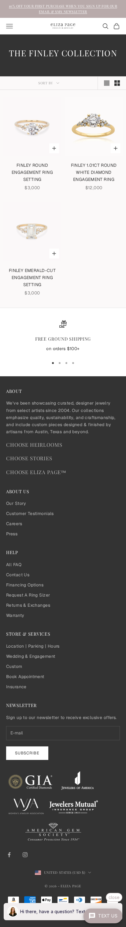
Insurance (16, 686)
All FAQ (13, 564)
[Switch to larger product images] (106, 83)
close (114, 897)
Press (11, 534)
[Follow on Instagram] (25, 855)
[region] (63, 336)
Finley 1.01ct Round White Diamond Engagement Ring (94, 172)
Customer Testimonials (30, 513)
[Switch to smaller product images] (117, 83)
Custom (14, 666)
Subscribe (27, 753)
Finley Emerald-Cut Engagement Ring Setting (32, 277)
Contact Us (17, 574)
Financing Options (24, 585)
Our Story (16, 503)
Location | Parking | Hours (33, 646)
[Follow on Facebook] (9, 855)
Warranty (15, 615)
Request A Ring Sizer (28, 595)
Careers (14, 523)
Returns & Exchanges (28, 605)
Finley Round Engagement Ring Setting (32, 172)
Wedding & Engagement (30, 656)
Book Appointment (25, 676)
